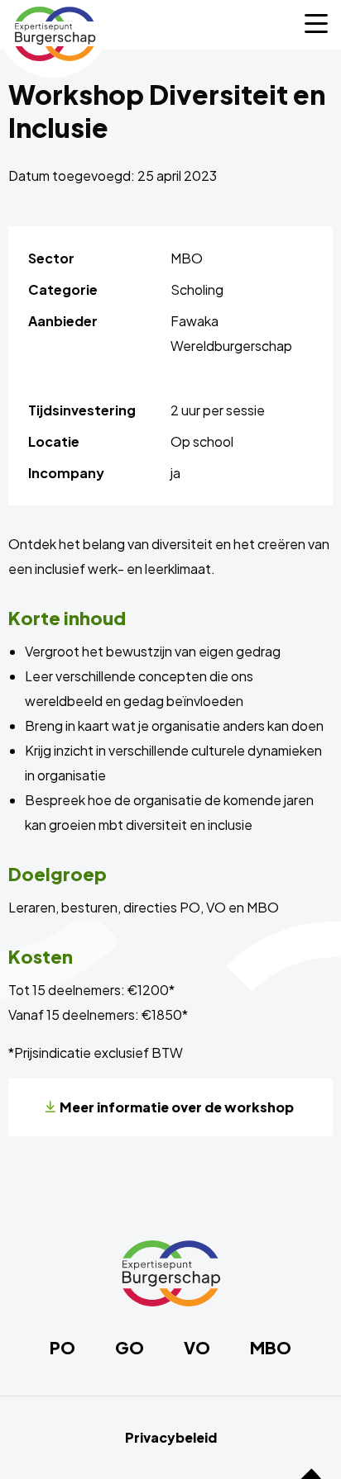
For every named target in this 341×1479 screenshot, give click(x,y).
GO (129, 1347)
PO (62, 1347)
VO (197, 1347)
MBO (270, 1347)
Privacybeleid (171, 1437)
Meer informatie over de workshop (177, 1107)
